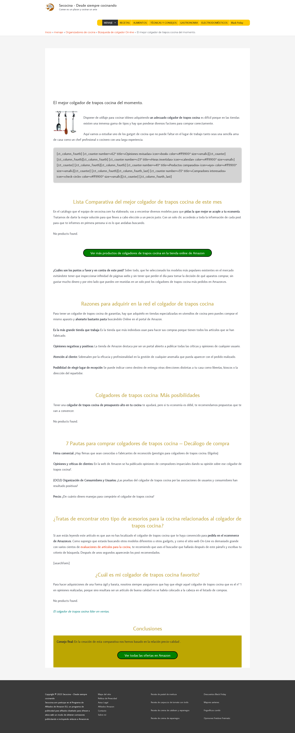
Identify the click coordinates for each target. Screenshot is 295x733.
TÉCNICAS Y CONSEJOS (163, 22)
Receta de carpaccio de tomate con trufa (169, 702)
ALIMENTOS (140, 22)
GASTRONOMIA (189, 22)
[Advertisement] (147, 74)
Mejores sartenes (211, 702)
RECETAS (125, 22)
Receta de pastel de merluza (164, 694)
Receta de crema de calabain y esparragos (170, 710)
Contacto (102, 710)
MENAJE (108, 22)
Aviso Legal (103, 702)
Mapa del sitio (104, 694)
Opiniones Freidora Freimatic (217, 718)
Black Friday (237, 22)
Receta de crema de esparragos (165, 718)
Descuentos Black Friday (215, 694)
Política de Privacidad (107, 698)
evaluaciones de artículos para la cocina (105, 547)
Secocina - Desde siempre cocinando (88, 5)
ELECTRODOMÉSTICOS (214, 22)
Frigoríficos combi (212, 710)
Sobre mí (102, 714)
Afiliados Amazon (106, 706)
